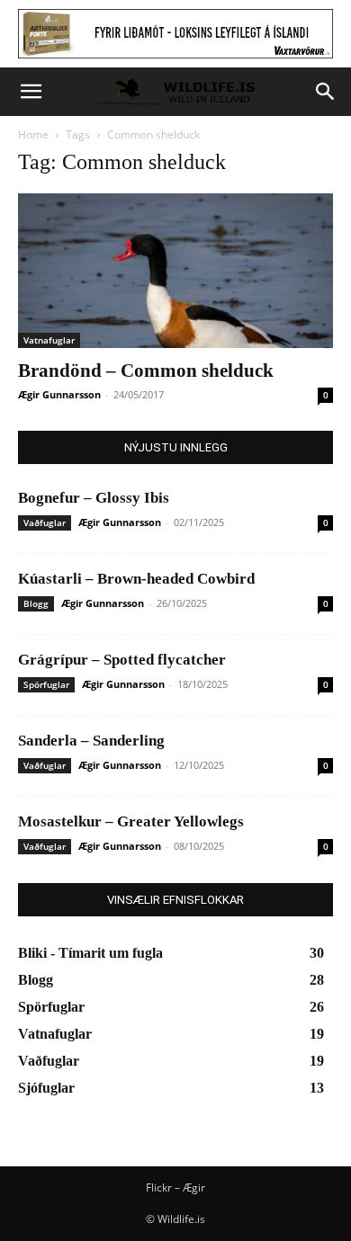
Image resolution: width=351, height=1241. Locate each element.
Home (33, 134)
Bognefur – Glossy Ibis (93, 497)
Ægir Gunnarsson (59, 394)
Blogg (36, 603)
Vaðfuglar (44, 522)
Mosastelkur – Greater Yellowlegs (131, 821)
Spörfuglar (46, 684)
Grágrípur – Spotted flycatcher (122, 659)
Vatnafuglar (49, 340)
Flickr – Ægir (175, 1187)
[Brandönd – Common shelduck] (175, 271)
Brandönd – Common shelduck (146, 370)
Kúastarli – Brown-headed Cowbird (136, 578)
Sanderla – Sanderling (91, 740)
